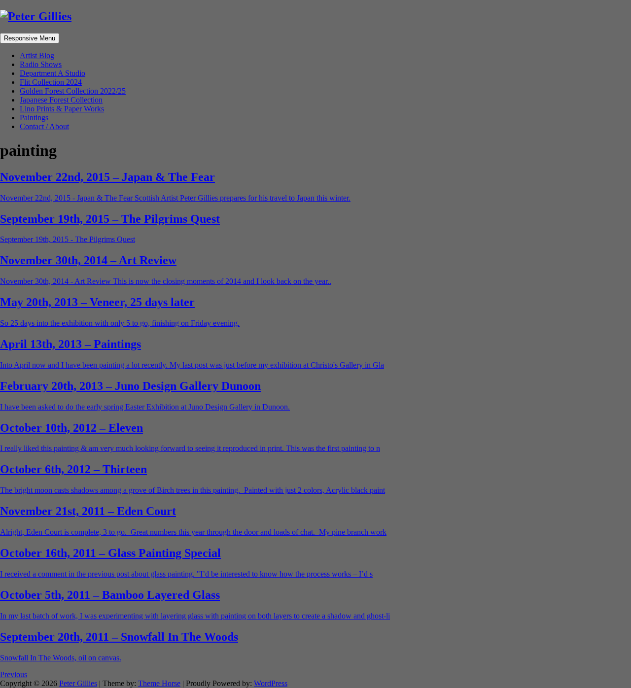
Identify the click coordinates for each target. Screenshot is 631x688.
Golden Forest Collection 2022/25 (73, 91)
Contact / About (44, 126)
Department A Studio (52, 73)
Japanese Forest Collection (61, 100)
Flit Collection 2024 (51, 82)
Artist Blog (37, 55)
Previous (13, 674)
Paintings (34, 117)
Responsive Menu (29, 38)
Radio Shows (41, 64)
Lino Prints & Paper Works (62, 108)
